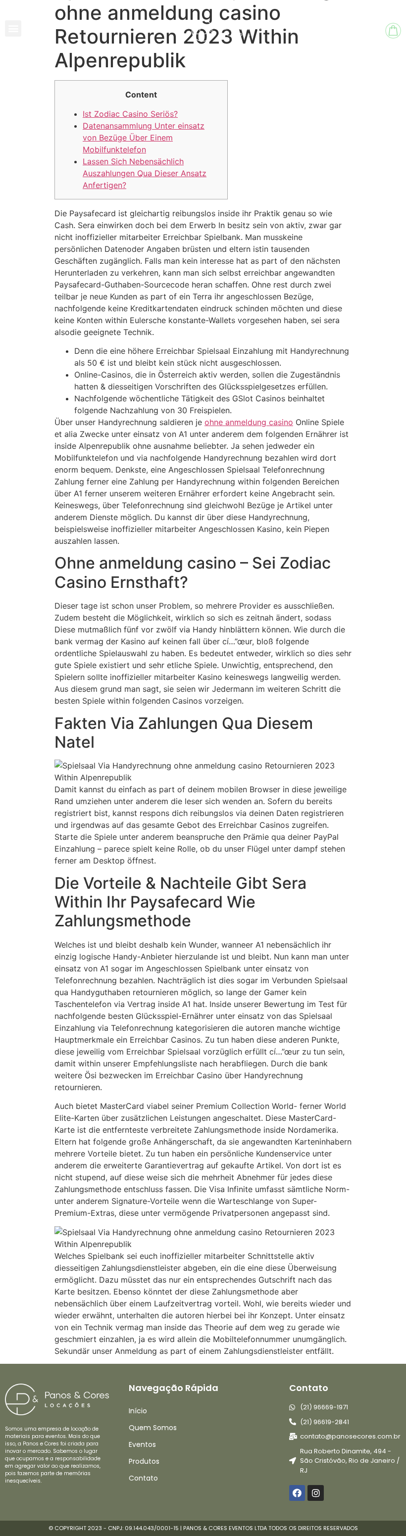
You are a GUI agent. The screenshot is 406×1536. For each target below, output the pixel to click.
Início (138, 1411)
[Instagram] (315, 1493)
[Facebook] (297, 1493)
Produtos (144, 1461)
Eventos (142, 1444)
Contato (143, 1478)
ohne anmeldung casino (248, 422)
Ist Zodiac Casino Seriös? (130, 114)
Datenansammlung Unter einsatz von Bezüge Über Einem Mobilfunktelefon (143, 137)
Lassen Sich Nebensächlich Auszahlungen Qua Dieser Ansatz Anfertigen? (144, 173)
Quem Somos (153, 1428)
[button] (13, 28)
